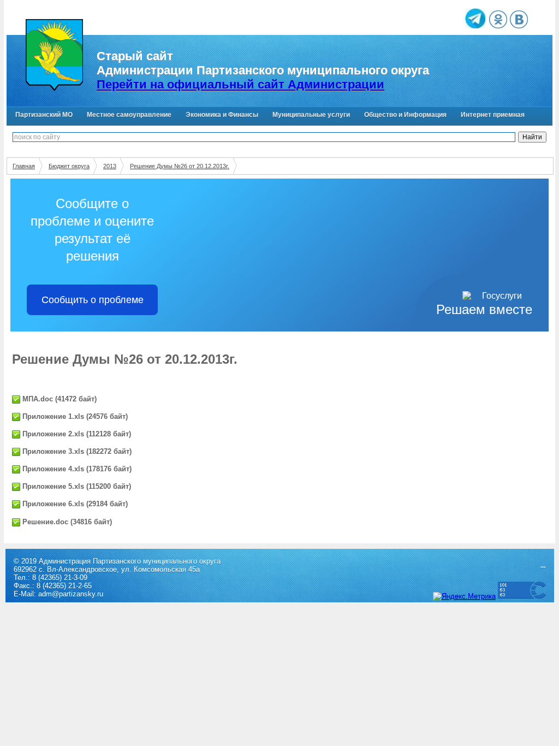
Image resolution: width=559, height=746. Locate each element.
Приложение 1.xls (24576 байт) (74, 416)
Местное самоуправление (129, 115)
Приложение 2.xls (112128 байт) (75, 434)
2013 (109, 166)
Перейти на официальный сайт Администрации (240, 84)
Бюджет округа (69, 166)
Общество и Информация (405, 115)
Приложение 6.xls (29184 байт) (74, 504)
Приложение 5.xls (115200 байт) (75, 486)
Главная (24, 166)
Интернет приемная (493, 115)
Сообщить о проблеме (92, 299)
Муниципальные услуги (311, 115)
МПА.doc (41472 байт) (58, 399)
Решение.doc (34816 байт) (66, 522)
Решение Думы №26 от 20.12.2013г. (179, 166)
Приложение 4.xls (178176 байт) (76, 469)
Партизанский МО (44, 115)
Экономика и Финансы (222, 115)
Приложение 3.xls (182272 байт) (76, 451)
